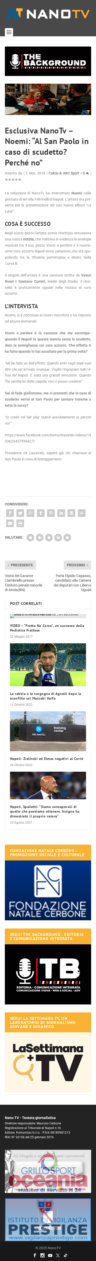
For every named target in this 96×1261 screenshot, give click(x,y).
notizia (28, 239)
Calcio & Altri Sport (64, 173)
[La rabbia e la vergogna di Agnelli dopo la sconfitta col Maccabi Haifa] (48, 664)
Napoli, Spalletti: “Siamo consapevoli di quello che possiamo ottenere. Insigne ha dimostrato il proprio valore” (45, 811)
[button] (48, 61)
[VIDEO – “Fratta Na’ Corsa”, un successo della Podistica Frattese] (48, 616)
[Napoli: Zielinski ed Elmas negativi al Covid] (48, 731)
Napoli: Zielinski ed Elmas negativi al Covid (46, 758)
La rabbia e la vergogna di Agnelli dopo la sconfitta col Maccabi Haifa (45, 696)
